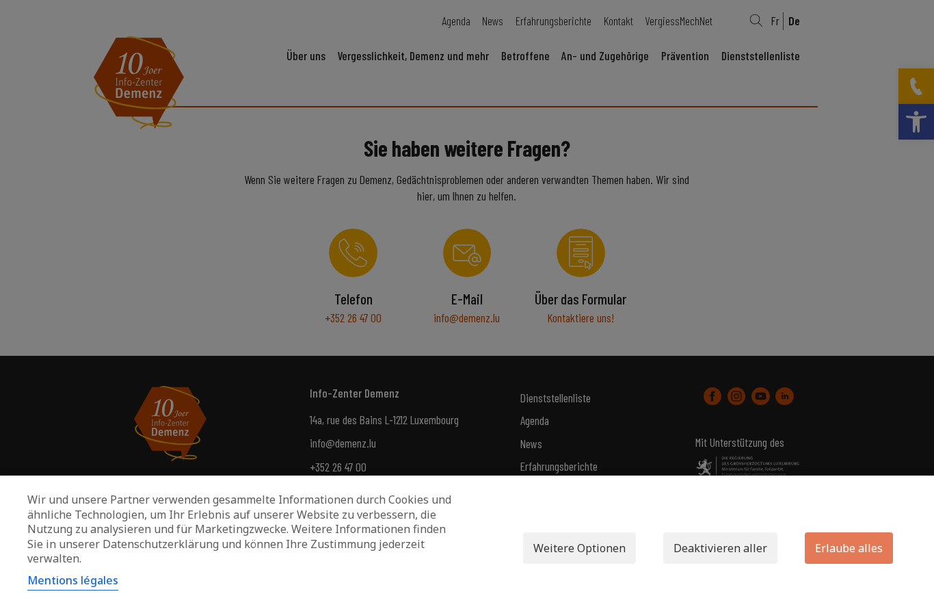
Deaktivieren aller (720, 548)
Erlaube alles (849, 548)
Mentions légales (72, 580)
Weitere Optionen (579, 548)
